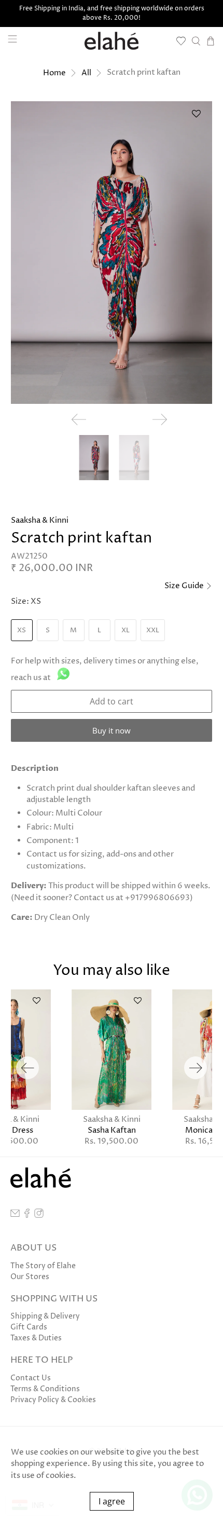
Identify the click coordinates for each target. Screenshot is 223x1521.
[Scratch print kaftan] (112, 252)
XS (21, 630)
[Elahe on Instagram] (39, 1215)
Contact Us (30, 1378)
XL (125, 630)
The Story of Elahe (43, 1266)
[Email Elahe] (15, 1215)
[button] (196, 117)
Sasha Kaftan (112, 1130)
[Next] (195, 1067)
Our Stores (29, 1277)
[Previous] (27, 1067)
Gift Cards (28, 1327)
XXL (152, 630)
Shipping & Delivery (45, 1316)
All (86, 73)
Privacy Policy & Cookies (53, 1400)
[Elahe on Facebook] (27, 1215)
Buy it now (111, 730)
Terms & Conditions (45, 1389)
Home (54, 73)
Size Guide (184, 585)
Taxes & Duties (36, 1338)
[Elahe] (112, 41)
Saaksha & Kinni (39, 520)
